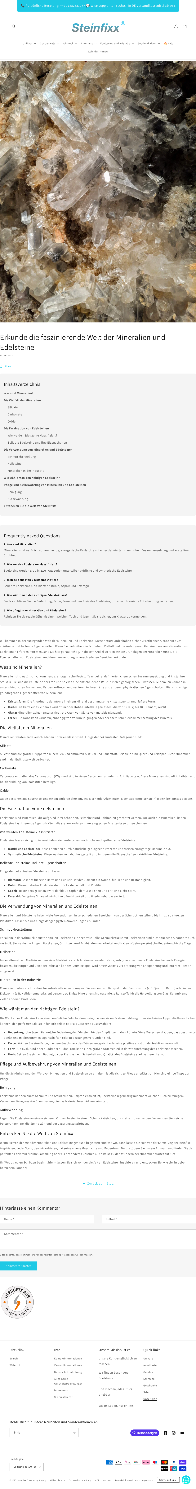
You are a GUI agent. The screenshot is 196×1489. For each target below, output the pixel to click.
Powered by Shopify (37, 1480)
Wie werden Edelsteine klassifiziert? (32, 435)
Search (14, 1358)
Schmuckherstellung (22, 457)
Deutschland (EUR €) (25, 1466)
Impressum (61, 1390)
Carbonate (15, 414)
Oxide (12, 421)
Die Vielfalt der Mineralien (22, 400)
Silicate (13, 407)
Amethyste (150, 1365)
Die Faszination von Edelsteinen (26, 428)
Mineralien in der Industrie (26, 471)
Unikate (148, 1358)
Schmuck (148, 1378)
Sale (146, 1392)
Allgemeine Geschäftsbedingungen (68, 1381)
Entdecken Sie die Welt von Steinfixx (30, 506)
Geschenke (150, 1385)
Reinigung (15, 492)
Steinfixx (21, 1480)
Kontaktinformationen (68, 1358)
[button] (14, 26)
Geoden (148, 1372)
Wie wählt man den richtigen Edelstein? (32, 478)
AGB (97, 1480)
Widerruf (15, 1365)
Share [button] (7, 366)
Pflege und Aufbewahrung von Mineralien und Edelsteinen (45, 485)
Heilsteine (15, 464)
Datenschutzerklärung (68, 1372)
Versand (107, 1480)
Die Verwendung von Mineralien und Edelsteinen (38, 450)
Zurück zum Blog (100, 1183)
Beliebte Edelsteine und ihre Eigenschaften (37, 443)
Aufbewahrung (18, 499)
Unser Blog (150, 1399)
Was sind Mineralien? (18, 393)
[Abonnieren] (74, 1432)
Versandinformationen (68, 1365)
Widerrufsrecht (63, 1397)
